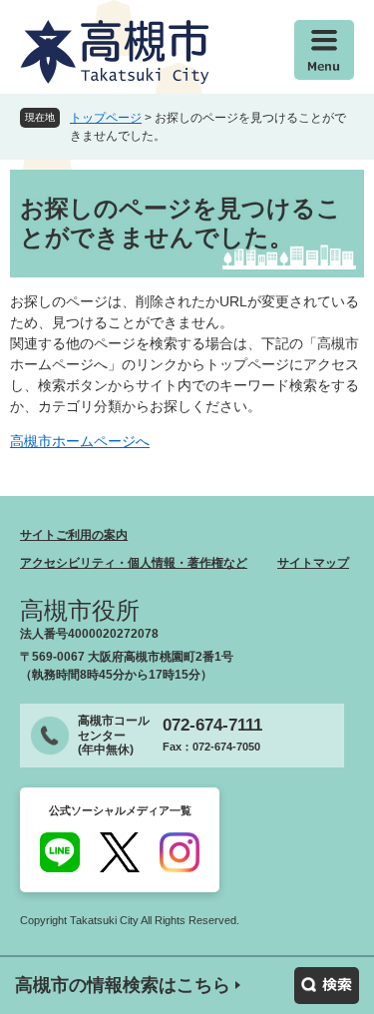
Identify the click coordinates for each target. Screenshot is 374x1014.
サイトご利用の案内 (74, 535)
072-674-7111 (212, 725)
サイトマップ (313, 563)
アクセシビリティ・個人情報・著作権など (133, 563)
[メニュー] (324, 50)
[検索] (326, 985)
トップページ (106, 118)
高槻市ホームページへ (80, 441)
